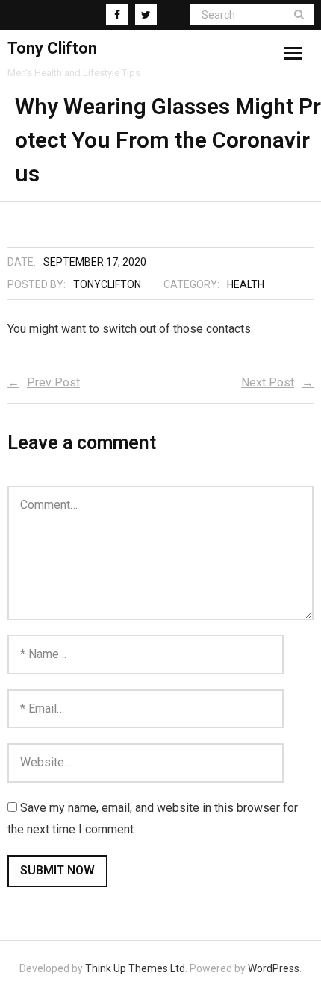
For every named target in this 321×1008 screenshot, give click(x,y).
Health (245, 284)
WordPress (273, 968)
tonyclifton (107, 284)
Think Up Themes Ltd (135, 968)
